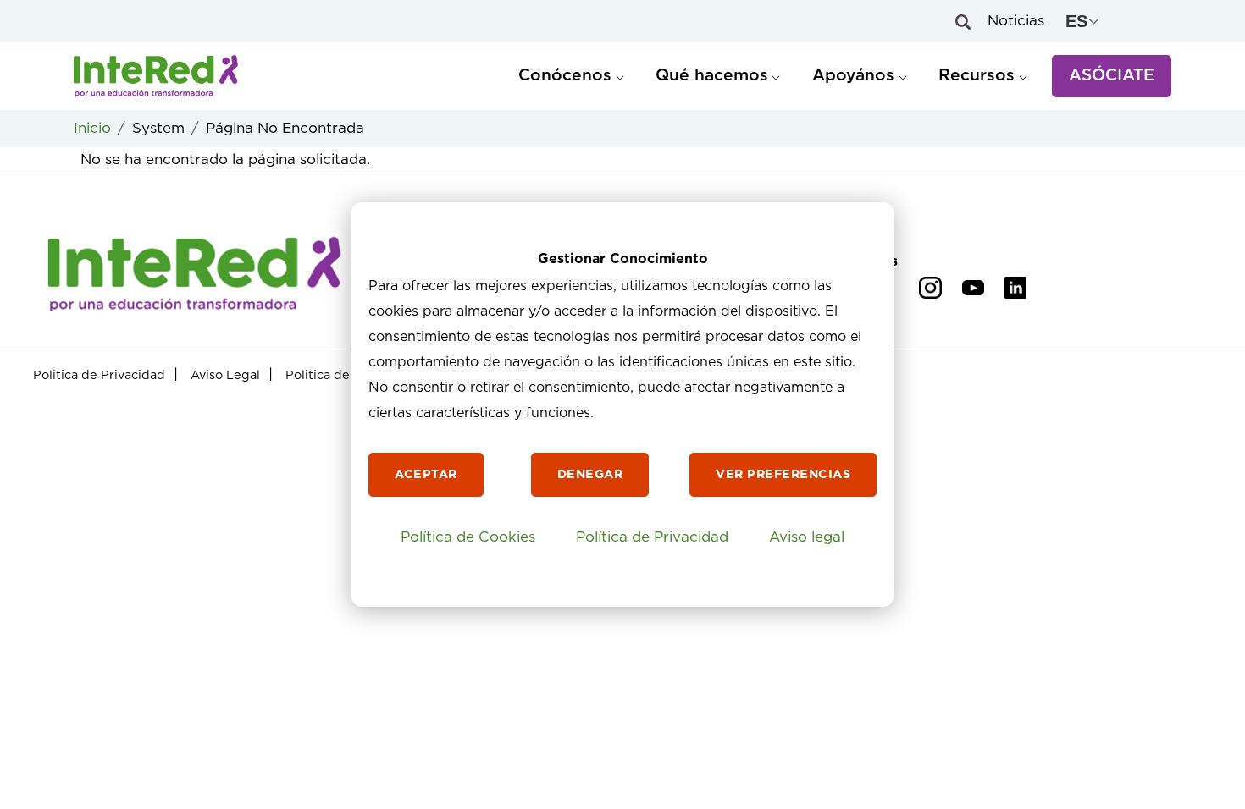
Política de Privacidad (652, 537)
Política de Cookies (468, 537)
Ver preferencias (783, 474)
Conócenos (564, 76)
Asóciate (1111, 76)
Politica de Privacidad (99, 375)
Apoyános (853, 76)
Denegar (590, 474)
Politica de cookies (342, 375)
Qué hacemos (712, 76)
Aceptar (426, 474)
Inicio (92, 128)
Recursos (976, 76)
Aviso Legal (225, 375)
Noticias (1016, 21)
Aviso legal (806, 537)
